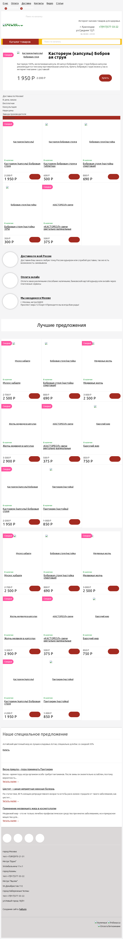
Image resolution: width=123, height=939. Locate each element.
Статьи (59, 3)
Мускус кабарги (11, 383)
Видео (50, 3)
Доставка (26, 3)
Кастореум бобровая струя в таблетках (60, 164)
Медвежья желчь (93, 383)
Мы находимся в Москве (36, 298)
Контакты (39, 3)
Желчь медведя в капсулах (18, 446)
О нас (5, 3)
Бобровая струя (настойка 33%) (19, 227)
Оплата (15, 3)
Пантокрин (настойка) (55, 508)
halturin (23, 909)
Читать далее (9, 781)
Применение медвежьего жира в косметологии (29, 808)
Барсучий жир (91, 446)
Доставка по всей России (36, 256)
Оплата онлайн (30, 277)
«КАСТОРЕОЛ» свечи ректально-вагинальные (57, 227)
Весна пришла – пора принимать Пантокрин (28, 769)
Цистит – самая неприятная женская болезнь (28, 788)
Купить (6, 750)
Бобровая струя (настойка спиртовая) (98, 164)
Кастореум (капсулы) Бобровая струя (79, 55)
